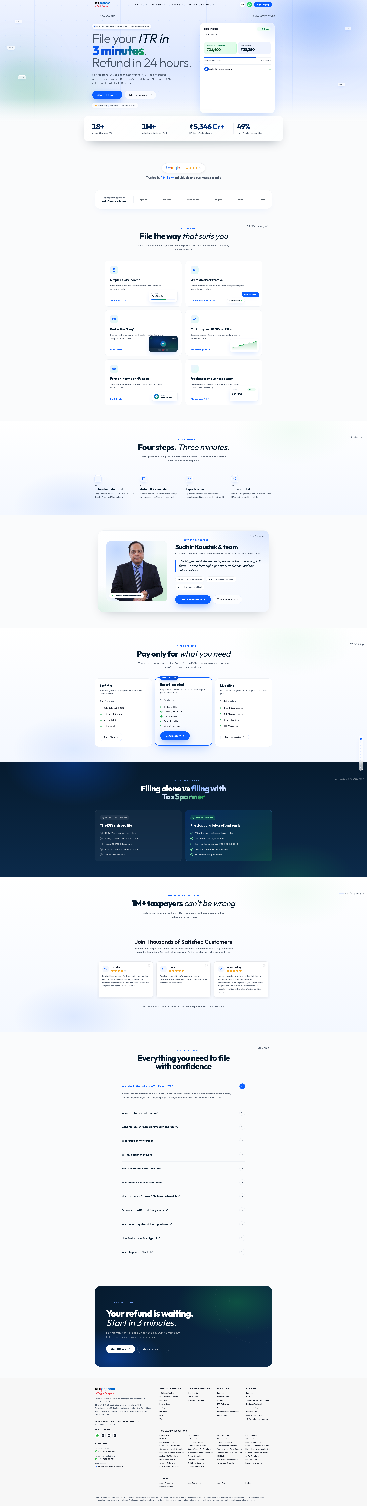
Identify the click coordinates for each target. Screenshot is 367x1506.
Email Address (199, 738)
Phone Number (199, 751)
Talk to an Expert (210, 766)
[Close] (234, 728)
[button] (195, 757)
